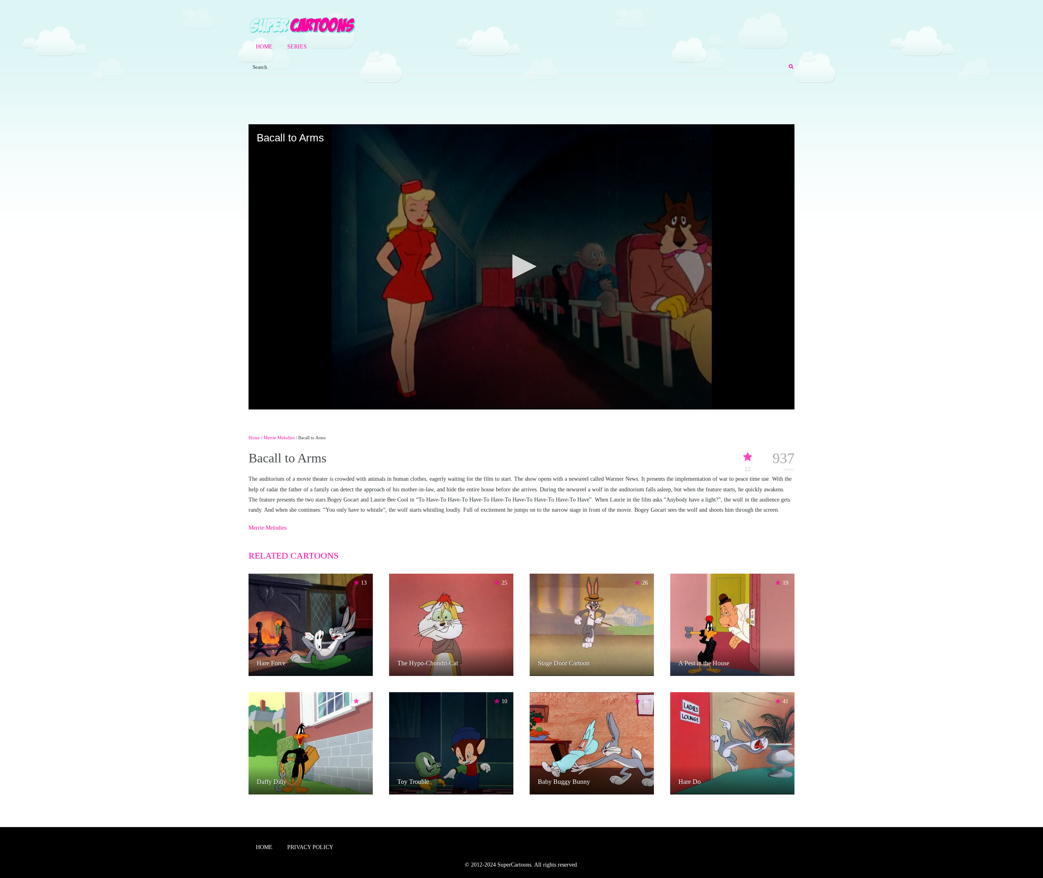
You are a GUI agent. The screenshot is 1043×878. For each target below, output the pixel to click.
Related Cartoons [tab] (294, 555)
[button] (521, 266)
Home (264, 47)
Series (297, 47)
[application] (521, 266)
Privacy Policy (310, 847)
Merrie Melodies (279, 437)
